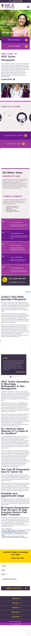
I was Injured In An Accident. (14, 135)
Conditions (15, 599)
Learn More (7, 79)
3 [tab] (15, 376)
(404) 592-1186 (15, 1)
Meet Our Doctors (14, 40)
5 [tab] (20, 376)
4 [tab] (18, 376)
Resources (15, 612)
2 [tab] (13, 376)
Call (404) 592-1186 (17, 280)
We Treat (15, 603)
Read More (19, 372)
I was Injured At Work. (13, 144)
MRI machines (12, 531)
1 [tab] (10, 376)
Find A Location (14, 46)
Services (15, 608)
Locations (15, 617)
